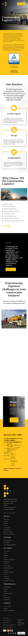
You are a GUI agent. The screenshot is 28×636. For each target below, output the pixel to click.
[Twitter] (13, 513)
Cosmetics (6, 570)
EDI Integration (8, 540)
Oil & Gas (6, 563)
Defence (6, 555)
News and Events (8, 593)
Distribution (17, 447)
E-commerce (7, 565)
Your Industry (8, 548)
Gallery (5, 591)
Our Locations (7, 606)
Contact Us (7, 603)
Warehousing (17, 445)
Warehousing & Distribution (18, 440)
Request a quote (21, 4)
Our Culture (7, 527)
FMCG (5, 553)
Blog (5, 595)
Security (6, 574)
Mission (6, 523)
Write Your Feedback (9, 610)
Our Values (6, 529)
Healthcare (6, 561)
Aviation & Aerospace (9, 559)
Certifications (7, 599)
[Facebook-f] (8, 633)
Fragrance (6, 576)
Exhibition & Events (9, 572)
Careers (6, 608)
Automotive (7, 551)
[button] (11, 269)
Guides (5, 589)
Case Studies (7, 587)
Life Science (7, 578)
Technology (7, 537)
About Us (6, 516)
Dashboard (6, 542)
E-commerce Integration (10, 544)
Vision (5, 525)
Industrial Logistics (9, 580)
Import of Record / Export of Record (13, 469)
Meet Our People (8, 531)
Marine (5, 557)
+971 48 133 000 (11, 507)
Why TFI (6, 521)
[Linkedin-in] (10, 513)
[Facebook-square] (5, 513)
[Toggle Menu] (3, 4)
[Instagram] (8, 513)
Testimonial (7, 597)
